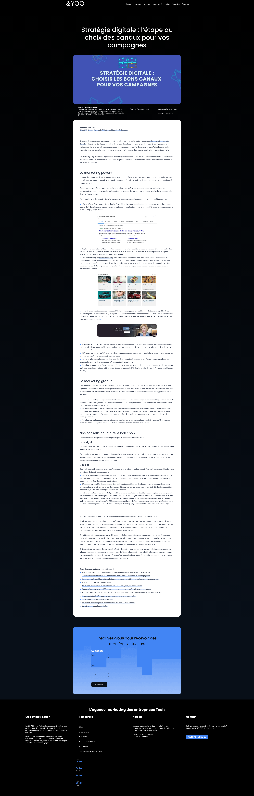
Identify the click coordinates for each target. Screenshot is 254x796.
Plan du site (83, 746)
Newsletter (176, 4)
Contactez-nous (197, 737)
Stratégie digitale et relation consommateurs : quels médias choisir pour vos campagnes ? (116, 575)
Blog (81, 727)
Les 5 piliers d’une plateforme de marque (97, 599)
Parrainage (185, 4)
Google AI (124, 130)
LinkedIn (114, 130)
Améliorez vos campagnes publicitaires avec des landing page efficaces (108, 602)
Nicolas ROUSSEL (91, 107)
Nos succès (146, 4)
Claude (90, 130)
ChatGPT (83, 130)
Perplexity (98, 130)
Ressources (156, 4)
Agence (138, 4)
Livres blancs (84, 732)
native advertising (106, 257)
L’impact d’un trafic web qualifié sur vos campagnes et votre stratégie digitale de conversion (116, 589)
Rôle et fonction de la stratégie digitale (96, 582)
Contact (167, 4)
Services (128, 4)
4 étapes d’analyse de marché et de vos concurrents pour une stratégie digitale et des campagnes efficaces (122, 592)
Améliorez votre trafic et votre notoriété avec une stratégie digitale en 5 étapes (112, 586)
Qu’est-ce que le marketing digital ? (95, 606)
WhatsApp (106, 130)
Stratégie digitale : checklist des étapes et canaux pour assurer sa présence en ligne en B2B (116, 572)
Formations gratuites (87, 741)
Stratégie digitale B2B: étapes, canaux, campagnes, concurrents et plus (109, 596)
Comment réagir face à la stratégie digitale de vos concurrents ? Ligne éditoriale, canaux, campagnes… (120, 579)
